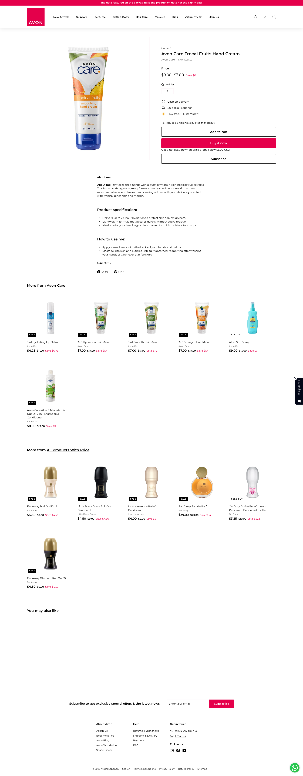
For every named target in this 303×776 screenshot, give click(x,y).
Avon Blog (102, 740)
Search (126, 768)
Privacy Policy (167, 768)
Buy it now (218, 143)
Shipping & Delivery (145, 735)
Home (165, 48)
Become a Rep (105, 735)
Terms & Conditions (145, 768)
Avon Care (168, 59)
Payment (138, 740)
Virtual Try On (194, 17)
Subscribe (219, 159)
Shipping (182, 123)
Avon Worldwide (106, 745)
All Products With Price (68, 450)
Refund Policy (186, 768)
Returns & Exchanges (146, 730)
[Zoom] (88, 98)
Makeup (160, 17)
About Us (102, 730)
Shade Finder (104, 750)
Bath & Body (121, 17)
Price (165, 68)
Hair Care (142, 17)
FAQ (136, 745)
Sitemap (202, 768)
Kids (175, 17)
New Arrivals (61, 17)
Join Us (214, 17)
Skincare (81, 17)
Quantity (167, 84)
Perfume (100, 17)
